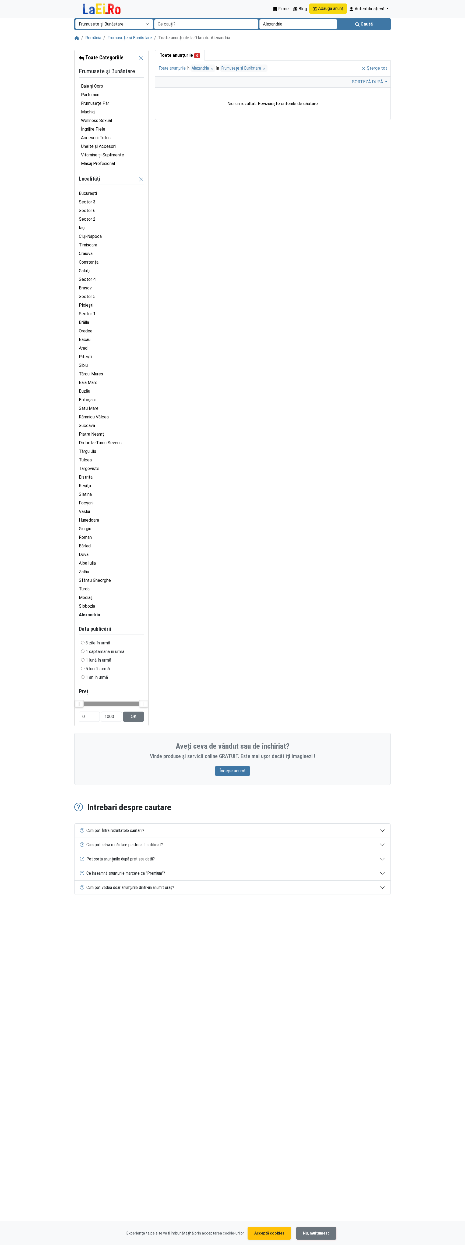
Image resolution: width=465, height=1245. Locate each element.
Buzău (84, 391)
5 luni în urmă (98, 668)
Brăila (84, 322)
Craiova (86, 253)
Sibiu (83, 365)
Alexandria (201, 68)
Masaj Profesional (98, 163)
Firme (283, 8)
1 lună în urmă (98, 660)
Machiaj (88, 111)
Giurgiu (85, 528)
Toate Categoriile (104, 57)
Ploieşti (86, 305)
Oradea (85, 330)
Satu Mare (88, 408)
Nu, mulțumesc (316, 1233)
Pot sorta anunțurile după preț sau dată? (120, 859)
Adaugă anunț (330, 8)
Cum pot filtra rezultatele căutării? (115, 830)
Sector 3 (87, 201)
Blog (302, 8)
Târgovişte (89, 468)
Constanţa (88, 262)
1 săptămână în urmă (105, 651)
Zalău (84, 571)
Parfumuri (90, 94)
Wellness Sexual (96, 120)
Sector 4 (87, 279)
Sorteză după (368, 81)
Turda (84, 588)
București (88, 193)
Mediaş (86, 597)
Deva (84, 554)
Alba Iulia (87, 563)
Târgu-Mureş (91, 373)
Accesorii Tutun (96, 137)
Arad (83, 348)
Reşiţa (85, 485)
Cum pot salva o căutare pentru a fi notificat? (124, 844)
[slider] (79, 704)
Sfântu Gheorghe (95, 580)
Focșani (86, 502)
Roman (85, 537)
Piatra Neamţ (91, 434)
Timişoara (88, 244)
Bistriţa (86, 477)
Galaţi (84, 270)
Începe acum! (232, 770)
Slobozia (87, 606)
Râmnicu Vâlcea (94, 416)
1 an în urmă (97, 677)
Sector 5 (87, 296)
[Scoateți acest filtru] (141, 58)
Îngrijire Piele (93, 129)
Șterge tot (376, 68)
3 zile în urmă (98, 642)
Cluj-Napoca (90, 236)
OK (133, 716)
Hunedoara (89, 520)
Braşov (85, 287)
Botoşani (87, 399)
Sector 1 (87, 313)
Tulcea (85, 459)
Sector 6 (87, 210)
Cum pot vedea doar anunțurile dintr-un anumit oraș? (130, 887)
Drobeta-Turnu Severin (100, 442)
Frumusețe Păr (95, 103)
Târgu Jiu (87, 451)
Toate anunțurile (179, 55)
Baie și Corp (92, 86)
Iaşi (82, 227)
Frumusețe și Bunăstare (129, 37)
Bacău (84, 339)
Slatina (85, 494)
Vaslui (84, 511)
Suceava (87, 425)
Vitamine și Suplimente (102, 154)
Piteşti (85, 356)
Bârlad (85, 545)
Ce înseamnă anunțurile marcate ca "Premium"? (125, 873)
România (93, 37)
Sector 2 (87, 219)
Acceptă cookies (269, 1233)
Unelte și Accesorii (98, 146)
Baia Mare (88, 382)
